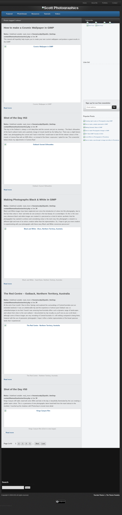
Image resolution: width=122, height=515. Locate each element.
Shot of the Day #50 (15, 389)
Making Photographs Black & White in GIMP (30, 199)
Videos (57, 14)
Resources (35, 14)
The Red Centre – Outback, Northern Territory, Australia (37, 293)
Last (43, 443)
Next (37, 443)
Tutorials (47, 14)
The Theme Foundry (113, 495)
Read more (8, 108)
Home (85, 3)
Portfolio (105, 3)
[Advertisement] (101, 43)
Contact (114, 3)
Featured (9, 14)
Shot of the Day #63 (15, 117)
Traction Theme (99, 495)
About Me (94, 3)
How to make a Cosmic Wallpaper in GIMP (29, 27)
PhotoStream (22, 14)
